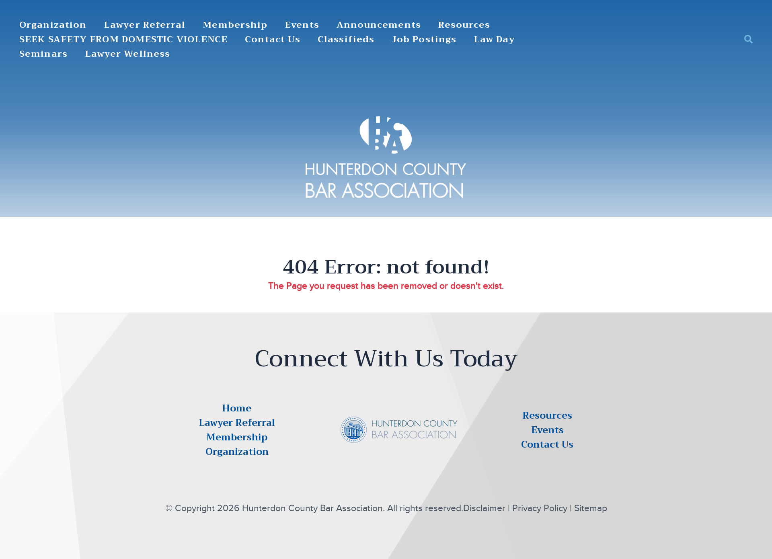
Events (302, 25)
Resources (464, 25)
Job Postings (424, 40)
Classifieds (346, 40)
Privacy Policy (539, 508)
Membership (235, 25)
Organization (52, 25)
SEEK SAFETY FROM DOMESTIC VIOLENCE (123, 40)
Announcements (379, 25)
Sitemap (590, 508)
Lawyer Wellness (127, 54)
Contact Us (272, 40)
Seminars (43, 54)
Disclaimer (484, 508)
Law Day (494, 40)
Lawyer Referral (145, 25)
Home (236, 408)
